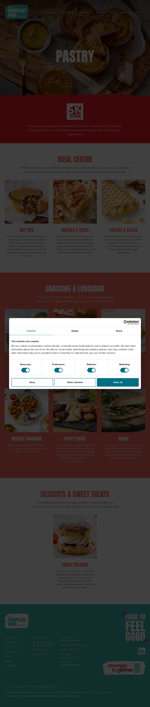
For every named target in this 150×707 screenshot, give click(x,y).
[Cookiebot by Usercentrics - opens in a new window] (126, 322)
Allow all (117, 382)
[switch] (58, 370)
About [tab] (119, 331)
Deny (32, 382)
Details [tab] (75, 331)
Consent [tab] (31, 331)
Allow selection (75, 382)
